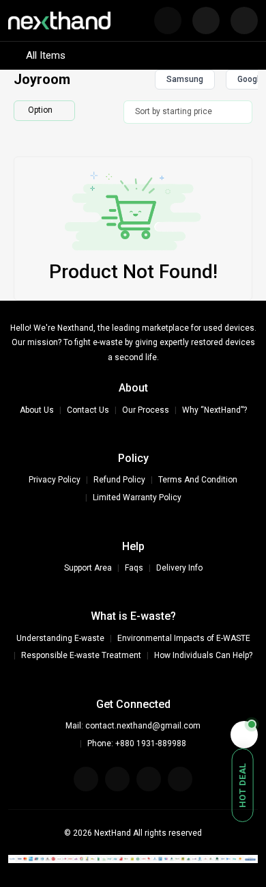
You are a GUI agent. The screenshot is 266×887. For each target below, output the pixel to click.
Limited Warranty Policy (137, 497)
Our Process (145, 410)
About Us (37, 410)
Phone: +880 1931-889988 (136, 743)
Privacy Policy (54, 480)
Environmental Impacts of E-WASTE (183, 638)
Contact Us (88, 410)
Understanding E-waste (60, 638)
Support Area (88, 568)
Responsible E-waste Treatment (81, 655)
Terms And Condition (197, 480)
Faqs (134, 568)
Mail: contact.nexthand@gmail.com (133, 726)
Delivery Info (179, 568)
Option (40, 110)
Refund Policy (119, 480)
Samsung (184, 79)
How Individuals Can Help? (203, 655)
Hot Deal (242, 785)
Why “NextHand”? (214, 410)
